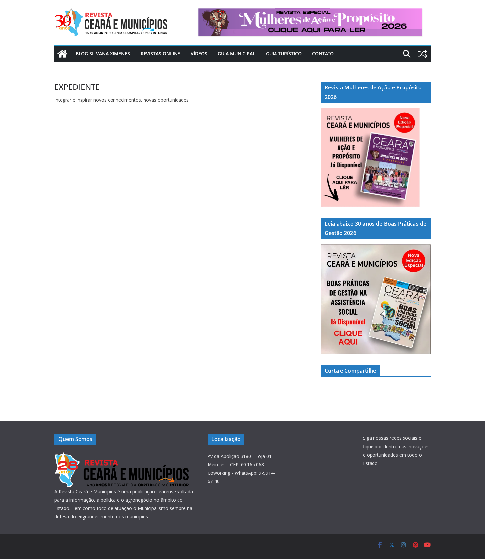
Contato (323, 54)
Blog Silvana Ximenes (103, 54)
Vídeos (199, 54)
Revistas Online (160, 54)
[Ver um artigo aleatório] (423, 54)
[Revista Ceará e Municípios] (62, 54)
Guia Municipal (236, 54)
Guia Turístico (284, 54)
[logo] (121, 456)
